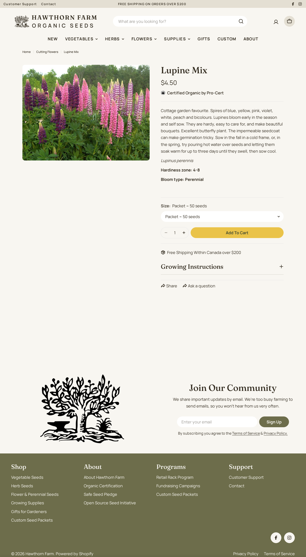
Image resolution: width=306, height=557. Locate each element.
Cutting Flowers (47, 52)
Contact (48, 4)
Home (26, 52)
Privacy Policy (246, 553)
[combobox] (180, 21)
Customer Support (20, 4)
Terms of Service (246, 433)
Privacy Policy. (276, 433)
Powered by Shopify (74, 553)
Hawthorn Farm (40, 553)
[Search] (241, 21)
